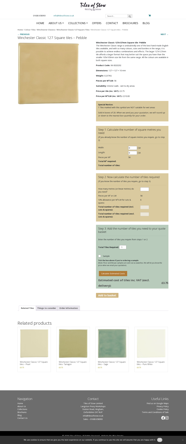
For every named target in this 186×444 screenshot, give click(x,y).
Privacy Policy (163, 406)
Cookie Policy (163, 409)
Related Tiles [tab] (27, 308)
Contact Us (22, 418)
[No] (182, 440)
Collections (22, 409)
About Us (21, 406)
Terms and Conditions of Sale (155, 412)
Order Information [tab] (68, 308)
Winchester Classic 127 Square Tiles (73, 29)
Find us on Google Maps (158, 403)
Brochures (22, 412)
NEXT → (164, 34)
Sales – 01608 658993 (93, 419)
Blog (19, 415)
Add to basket (107, 295)
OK (159, 440)
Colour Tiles (29, 29)
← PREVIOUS (24, 34)
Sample (106, 256)
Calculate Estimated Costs (113, 273)
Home (20, 29)
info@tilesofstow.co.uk (64, 15)
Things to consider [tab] (46, 308)
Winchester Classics (46, 29)
